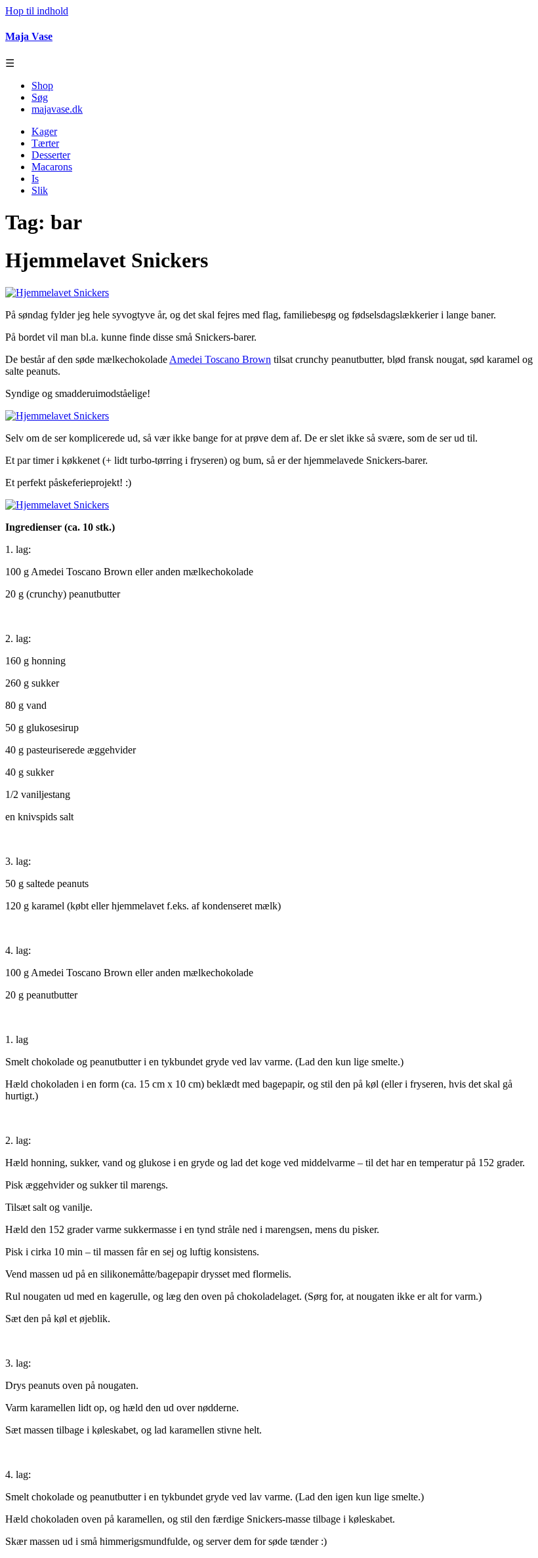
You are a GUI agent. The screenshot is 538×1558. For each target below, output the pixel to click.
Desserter (50, 155)
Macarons (51, 166)
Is (35, 178)
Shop (42, 85)
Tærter (45, 143)
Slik (39, 190)
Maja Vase (28, 36)
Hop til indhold (36, 10)
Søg (39, 97)
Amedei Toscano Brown (220, 359)
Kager (44, 131)
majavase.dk (57, 109)
